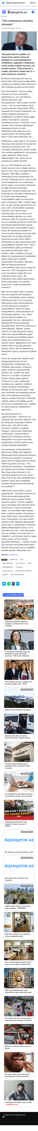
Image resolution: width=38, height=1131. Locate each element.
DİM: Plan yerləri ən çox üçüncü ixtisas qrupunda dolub (17, 935)
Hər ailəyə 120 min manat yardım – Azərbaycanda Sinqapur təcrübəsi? (18, 1019)
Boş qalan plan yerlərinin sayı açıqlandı (16, 879)
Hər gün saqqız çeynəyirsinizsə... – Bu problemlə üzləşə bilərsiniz (18, 1075)
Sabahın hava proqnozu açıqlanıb (18, 710)
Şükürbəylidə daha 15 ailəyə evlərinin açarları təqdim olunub (17, 737)
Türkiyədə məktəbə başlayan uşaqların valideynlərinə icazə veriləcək (16, 623)
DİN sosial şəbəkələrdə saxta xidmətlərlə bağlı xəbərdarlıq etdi (18, 991)
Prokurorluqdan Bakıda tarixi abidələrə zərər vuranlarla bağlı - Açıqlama (18, 766)
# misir (30, 563)
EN (5, 16)
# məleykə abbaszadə (17, 574)
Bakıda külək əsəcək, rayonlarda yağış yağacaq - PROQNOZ (17, 907)
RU (2, 16)
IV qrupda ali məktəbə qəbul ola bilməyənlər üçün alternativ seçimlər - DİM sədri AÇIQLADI (17, 654)
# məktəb (5, 574)
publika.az (14, 555)
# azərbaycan (13, 559)
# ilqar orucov (20, 563)
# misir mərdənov (7, 567)
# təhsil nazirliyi (7, 571)
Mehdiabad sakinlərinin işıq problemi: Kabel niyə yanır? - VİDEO (16, 824)
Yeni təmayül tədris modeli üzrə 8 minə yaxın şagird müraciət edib (18, 963)
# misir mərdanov (7, 563)
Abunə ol (32, 2)
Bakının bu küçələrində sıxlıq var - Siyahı (18, 1047)
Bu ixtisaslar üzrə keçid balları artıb (19, 852)
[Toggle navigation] (4, 12)
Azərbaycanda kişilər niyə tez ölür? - (18, 1103)
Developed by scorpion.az (25, 1117)
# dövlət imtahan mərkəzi (23, 571)
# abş (21, 559)
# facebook (19, 567)
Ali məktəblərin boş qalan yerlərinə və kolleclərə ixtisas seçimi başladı (19, 795)
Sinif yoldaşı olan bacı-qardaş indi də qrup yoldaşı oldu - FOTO (18, 683)
